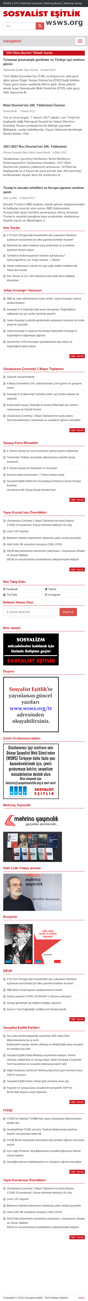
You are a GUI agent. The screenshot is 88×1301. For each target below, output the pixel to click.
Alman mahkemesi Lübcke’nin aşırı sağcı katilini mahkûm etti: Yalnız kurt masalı (42, 268)
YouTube (11, 594)
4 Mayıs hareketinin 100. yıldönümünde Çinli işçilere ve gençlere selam (44, 385)
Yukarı (81, 1298)
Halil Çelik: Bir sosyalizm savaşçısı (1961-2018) (34, 544)
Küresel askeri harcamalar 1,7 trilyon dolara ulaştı (35, 474)
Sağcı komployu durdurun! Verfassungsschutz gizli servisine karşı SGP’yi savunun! (44, 1072)
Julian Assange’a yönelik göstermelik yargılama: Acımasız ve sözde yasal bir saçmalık (46, 322)
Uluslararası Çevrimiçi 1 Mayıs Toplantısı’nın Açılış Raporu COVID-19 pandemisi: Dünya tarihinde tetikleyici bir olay (40, 522)
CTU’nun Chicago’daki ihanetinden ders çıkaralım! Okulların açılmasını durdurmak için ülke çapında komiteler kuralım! (41, 237)
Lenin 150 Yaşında (18, 531)
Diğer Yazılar (77, 356)
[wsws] (31, 704)
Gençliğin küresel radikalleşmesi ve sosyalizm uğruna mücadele (44, 1161)
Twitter (51, 589)
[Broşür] (32, 892)
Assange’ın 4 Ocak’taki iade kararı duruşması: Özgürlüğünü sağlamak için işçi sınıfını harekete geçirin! (41, 311)
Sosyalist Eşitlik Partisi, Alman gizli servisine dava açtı (38, 1081)
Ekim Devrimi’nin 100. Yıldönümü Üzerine (34, 105)
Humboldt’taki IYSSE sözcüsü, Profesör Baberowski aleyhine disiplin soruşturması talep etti (42, 1131)
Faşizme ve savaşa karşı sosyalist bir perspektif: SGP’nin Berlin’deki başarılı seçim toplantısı (39, 1090)
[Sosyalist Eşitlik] (44, 13)
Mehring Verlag (73, 3)
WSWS (7, 3)
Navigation (12, 41)
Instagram (53, 594)
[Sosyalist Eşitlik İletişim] (31, 649)
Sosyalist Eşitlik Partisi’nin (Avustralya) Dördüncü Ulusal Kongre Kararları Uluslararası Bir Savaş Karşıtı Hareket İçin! (44, 485)
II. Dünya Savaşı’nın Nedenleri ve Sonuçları (32, 468)
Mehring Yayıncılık (31, 3)
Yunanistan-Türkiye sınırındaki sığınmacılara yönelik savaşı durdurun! (41, 459)
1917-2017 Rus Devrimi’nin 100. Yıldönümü (35, 146)
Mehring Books (53, 3)
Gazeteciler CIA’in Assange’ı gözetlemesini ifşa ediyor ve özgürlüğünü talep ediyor (39, 344)
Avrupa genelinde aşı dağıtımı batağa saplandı (34, 1002)
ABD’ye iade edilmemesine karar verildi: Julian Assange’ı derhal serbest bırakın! (44, 300)
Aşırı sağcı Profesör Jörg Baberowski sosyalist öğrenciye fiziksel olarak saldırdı (44, 1153)
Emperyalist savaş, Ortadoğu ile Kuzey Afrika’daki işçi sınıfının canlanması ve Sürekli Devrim (42, 407)
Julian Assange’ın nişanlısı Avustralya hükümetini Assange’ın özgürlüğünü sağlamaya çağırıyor (42, 333)
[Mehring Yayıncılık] (32, 821)
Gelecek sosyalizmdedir (21, 376)
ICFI (16, 3)
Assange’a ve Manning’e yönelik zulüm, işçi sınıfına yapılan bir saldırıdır (43, 396)
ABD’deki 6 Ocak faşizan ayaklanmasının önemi (34, 990)
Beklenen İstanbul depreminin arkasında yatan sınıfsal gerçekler (44, 537)
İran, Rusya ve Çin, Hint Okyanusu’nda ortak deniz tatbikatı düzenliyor (41, 278)
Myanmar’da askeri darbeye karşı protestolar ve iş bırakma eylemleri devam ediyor (41, 247)
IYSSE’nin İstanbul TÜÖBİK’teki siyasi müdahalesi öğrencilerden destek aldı (44, 1120)
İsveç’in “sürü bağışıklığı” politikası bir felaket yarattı (36, 1009)
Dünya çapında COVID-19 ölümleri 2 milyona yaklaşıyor (39, 996)
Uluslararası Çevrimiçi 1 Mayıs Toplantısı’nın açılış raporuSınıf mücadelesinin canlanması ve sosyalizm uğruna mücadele (44, 418)
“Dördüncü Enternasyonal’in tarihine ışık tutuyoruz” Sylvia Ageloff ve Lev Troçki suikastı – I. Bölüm (36, 257)
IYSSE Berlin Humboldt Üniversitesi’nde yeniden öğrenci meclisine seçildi (45, 1142)
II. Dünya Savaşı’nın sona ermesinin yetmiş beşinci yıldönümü (42, 450)
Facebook (11, 589)
